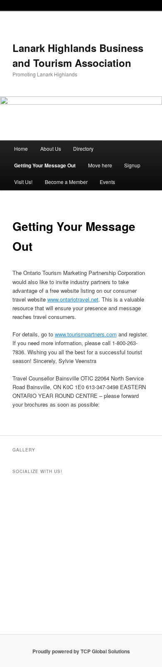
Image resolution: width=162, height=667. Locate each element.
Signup (132, 165)
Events (107, 181)
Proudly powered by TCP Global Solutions (81, 651)
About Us (50, 148)
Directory (83, 148)
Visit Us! (23, 181)
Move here (100, 165)
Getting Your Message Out (45, 165)
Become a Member (66, 181)
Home (21, 148)
